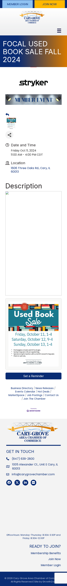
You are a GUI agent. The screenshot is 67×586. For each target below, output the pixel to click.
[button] (17, 4)
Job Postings (34, 395)
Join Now (54, 559)
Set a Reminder (33, 376)
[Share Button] (9, 135)
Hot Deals (43, 391)
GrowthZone (50, 581)
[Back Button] (7, 114)
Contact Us (52, 395)
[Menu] (59, 30)
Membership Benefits (46, 553)
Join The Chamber (34, 399)
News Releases (45, 388)
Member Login (51, 565)
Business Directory (22, 388)
